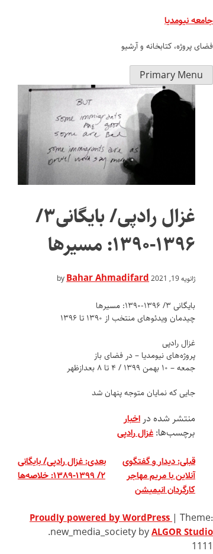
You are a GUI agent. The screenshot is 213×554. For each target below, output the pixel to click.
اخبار (132, 419)
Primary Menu (171, 75)
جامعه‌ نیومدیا (188, 21)
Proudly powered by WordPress (101, 518)
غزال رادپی (135, 433)
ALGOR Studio (182, 533)
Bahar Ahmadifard (107, 278)
